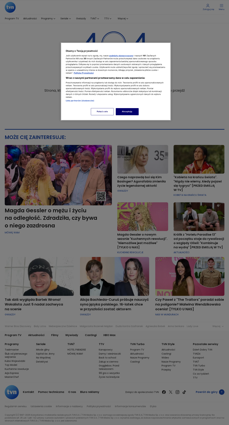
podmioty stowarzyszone (121, 55)
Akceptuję (127, 111)
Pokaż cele (102, 111)
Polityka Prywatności (84, 73)
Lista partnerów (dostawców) (80, 100)
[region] (116, 81)
